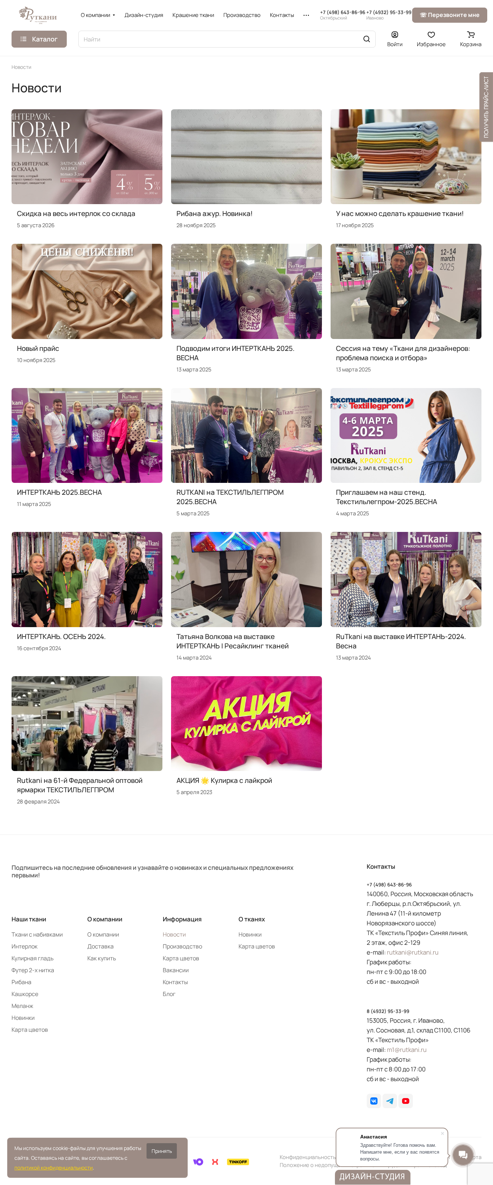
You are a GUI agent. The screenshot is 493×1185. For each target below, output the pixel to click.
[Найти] (367, 39)
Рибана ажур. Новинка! (214, 213)
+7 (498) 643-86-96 (342, 15)
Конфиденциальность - (310, 1156)
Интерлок (25, 946)
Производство (182, 946)
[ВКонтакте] (374, 1101)
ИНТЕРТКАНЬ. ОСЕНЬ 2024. (61, 636)
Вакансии (176, 970)
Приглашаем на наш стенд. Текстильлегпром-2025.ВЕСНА (386, 497)
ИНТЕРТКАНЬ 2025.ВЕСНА (59, 492)
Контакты (175, 982)
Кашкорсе (25, 994)
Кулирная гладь (33, 958)
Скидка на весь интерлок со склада (76, 213)
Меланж (22, 1006)
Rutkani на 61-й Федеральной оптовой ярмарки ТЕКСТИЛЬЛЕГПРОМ (80, 785)
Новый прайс (38, 348)
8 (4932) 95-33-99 (388, 1011)
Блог (169, 994)
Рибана (21, 982)
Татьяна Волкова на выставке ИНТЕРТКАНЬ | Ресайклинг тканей (232, 641)
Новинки (23, 1018)
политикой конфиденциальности (53, 1167)
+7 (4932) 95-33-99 (388, 15)
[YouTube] (405, 1101)
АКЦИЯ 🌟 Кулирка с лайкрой (224, 780)
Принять (162, 1150)
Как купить (101, 958)
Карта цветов (30, 1030)
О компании (104, 919)
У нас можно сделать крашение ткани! (400, 213)
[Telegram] (390, 1101)
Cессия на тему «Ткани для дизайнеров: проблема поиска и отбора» (403, 353)
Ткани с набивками (37, 934)
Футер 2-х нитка (33, 970)
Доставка (100, 946)
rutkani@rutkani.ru (413, 952)
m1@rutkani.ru (407, 1049)
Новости (174, 934)
